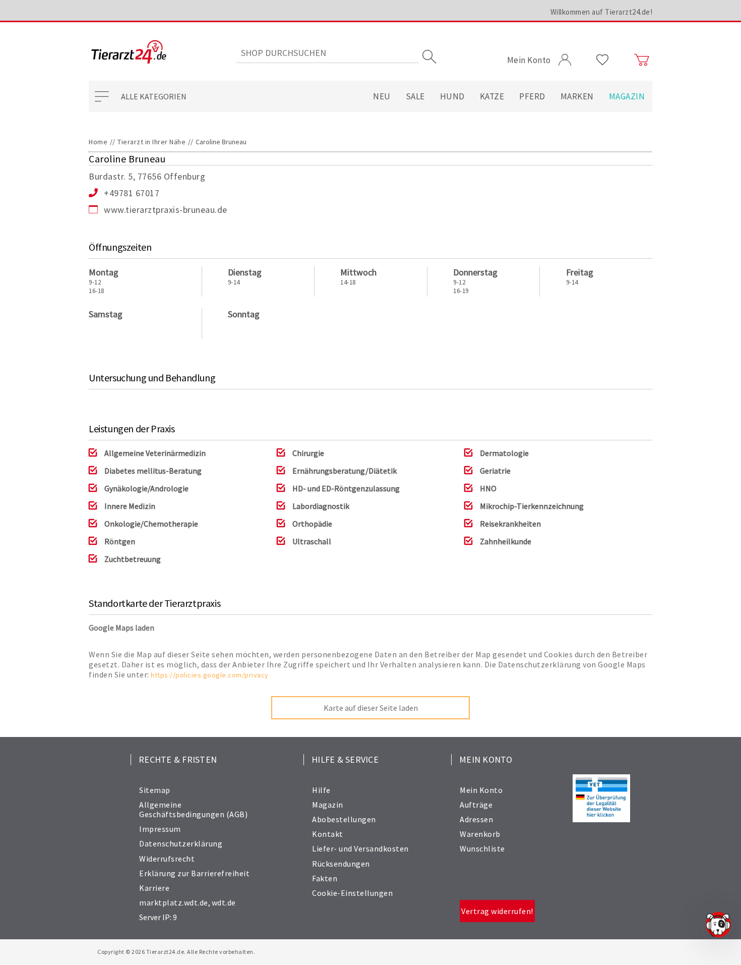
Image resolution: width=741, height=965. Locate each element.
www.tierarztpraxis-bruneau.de (165, 209)
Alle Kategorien (154, 96)
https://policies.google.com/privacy (210, 674)
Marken (577, 96)
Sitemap (154, 790)
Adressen (476, 819)
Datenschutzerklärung (180, 843)
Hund (452, 96)
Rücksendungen (341, 864)
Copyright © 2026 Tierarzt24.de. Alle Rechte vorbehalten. (176, 951)
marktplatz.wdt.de (173, 902)
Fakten (324, 878)
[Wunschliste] (602, 60)
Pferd (532, 96)
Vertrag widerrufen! (497, 911)
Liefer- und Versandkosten (360, 848)
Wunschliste (482, 848)
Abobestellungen (344, 819)
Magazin (627, 96)
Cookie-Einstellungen (352, 893)
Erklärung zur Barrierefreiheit (194, 873)
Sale (415, 96)
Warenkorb (480, 834)
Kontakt (327, 834)
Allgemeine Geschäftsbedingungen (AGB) (193, 809)
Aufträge (476, 805)
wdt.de (224, 902)
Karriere (154, 888)
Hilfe (321, 790)
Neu (382, 96)
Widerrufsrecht (167, 859)
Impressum (160, 829)
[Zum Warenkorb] (641, 60)
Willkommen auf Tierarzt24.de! (601, 12)
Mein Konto (481, 790)
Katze (492, 96)
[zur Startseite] (129, 53)
